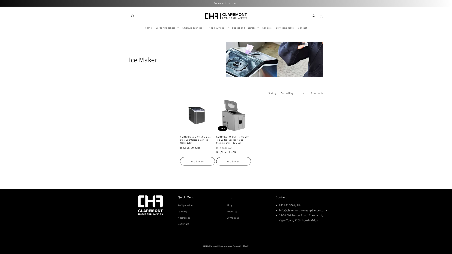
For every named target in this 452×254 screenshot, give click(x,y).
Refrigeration (185, 205)
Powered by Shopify (241, 246)
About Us (232, 211)
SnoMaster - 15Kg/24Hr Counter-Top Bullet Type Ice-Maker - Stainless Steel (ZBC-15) (233, 140)
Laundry (182, 211)
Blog (229, 205)
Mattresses (184, 217)
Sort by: (272, 93)
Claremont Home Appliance (221, 246)
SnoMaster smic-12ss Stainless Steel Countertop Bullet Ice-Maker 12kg (195, 140)
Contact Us (233, 217)
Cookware (183, 223)
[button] (133, 16)
